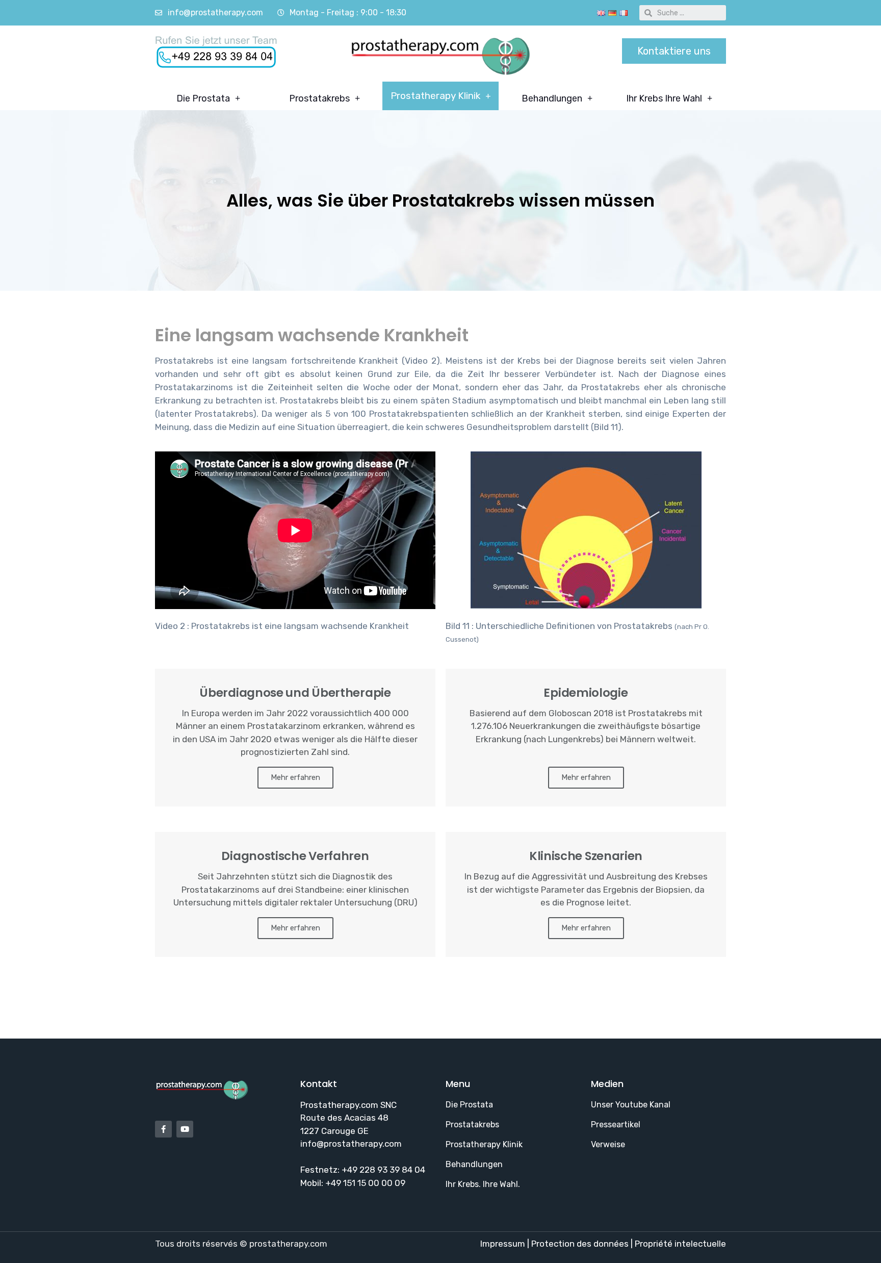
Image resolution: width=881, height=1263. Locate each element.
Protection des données (580, 1244)
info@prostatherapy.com (351, 1144)
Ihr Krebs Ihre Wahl (664, 98)
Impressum (503, 1244)
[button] (674, 51)
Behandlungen (552, 98)
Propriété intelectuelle (680, 1244)
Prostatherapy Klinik (435, 96)
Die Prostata (203, 98)
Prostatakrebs (319, 98)
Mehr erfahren (295, 777)
